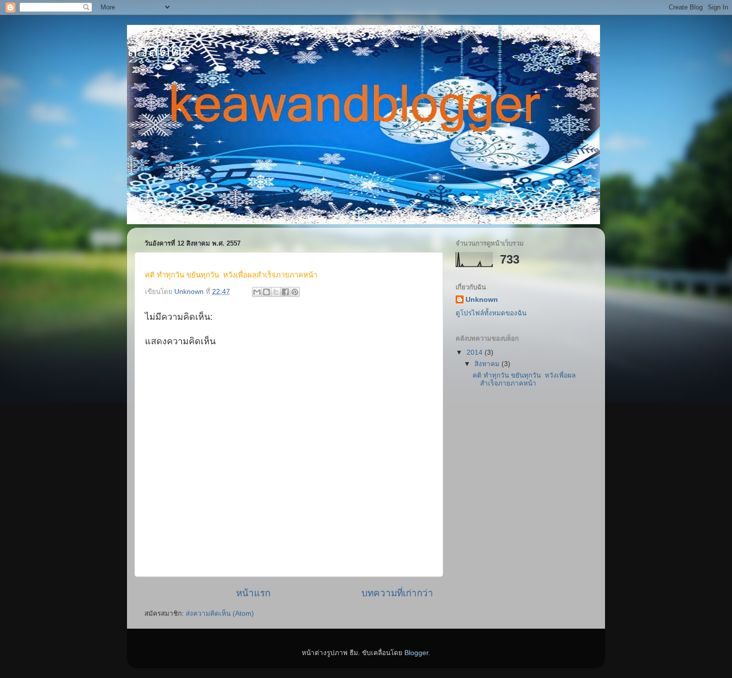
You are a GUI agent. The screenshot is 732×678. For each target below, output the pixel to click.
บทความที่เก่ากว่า (397, 593)
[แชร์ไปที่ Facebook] (285, 292)
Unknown (482, 299)
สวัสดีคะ (159, 50)
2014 (476, 352)
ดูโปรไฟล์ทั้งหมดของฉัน (491, 313)
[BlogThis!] (266, 292)
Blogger (416, 653)
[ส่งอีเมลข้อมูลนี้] (257, 292)
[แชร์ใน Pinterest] (295, 292)
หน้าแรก (253, 593)
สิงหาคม (488, 364)
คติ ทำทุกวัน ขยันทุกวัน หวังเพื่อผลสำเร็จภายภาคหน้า (524, 379)
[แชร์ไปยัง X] (276, 292)
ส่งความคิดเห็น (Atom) (220, 613)
